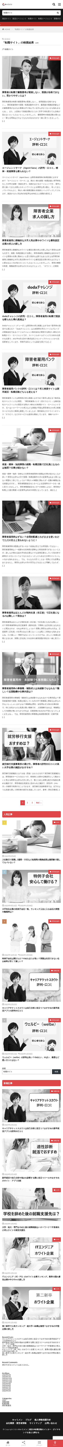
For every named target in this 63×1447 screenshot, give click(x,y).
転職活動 (5, 1404)
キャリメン (17, 1419)
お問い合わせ (51, 1423)
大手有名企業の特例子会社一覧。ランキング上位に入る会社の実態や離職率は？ (30, 910)
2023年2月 (6, 1375)
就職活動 (56, 970)
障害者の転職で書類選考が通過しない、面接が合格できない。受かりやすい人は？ (30, 94)
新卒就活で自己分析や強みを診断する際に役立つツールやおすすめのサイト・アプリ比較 (30, 1179)
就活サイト (6, 18)
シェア (23, 1445)
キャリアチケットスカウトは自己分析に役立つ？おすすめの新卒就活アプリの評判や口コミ (30, 1009)
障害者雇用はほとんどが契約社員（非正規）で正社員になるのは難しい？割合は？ (30, 614)
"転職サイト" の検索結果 (24, 29)
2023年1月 (6, 1377)
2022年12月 (7, 1378)
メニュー (39, 1445)
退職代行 (57, 18)
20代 (57, 822)
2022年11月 (7, 1380)
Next (38, 803)
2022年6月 (6, 1389)
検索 (4, 1068)
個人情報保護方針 (42, 1419)
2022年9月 (6, 1384)
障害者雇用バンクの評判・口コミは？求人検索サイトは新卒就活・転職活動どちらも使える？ (30, 390)
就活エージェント (19, 18)
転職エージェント (45, 18)
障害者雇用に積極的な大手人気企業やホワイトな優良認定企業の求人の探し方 (30, 242)
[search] (58, 12)
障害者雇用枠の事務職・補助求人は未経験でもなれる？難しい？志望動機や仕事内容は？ (30, 690)
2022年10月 (7, 1382)
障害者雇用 (55, 58)
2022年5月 (6, 1391)
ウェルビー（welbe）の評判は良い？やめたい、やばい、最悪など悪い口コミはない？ (30, 1058)
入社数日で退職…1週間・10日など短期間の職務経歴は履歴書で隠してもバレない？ (31, 861)
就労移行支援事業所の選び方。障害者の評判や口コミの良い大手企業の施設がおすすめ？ (30, 766)
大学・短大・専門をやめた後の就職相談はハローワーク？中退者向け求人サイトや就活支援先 (30, 1228)
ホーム (8, 1445)
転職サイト (32, 18)
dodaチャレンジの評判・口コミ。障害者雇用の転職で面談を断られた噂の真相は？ (31, 318)
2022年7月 (6, 1387)
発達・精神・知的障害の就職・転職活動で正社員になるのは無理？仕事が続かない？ (30, 466)
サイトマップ (35, 1423)
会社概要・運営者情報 (16, 1423)
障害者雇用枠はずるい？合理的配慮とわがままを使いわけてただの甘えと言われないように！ (30, 538)
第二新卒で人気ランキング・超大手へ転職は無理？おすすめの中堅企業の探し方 (30, 1327)
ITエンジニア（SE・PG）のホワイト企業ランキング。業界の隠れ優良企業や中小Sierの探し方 (31, 1278)
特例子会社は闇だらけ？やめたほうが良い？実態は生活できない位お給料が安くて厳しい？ (30, 960)
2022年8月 (6, 1385)
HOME (7, 29)
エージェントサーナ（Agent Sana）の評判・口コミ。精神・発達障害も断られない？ (30, 169)
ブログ (28, 1419)
